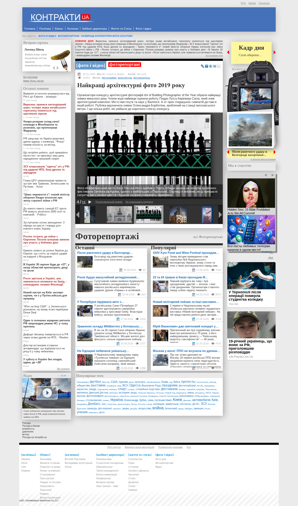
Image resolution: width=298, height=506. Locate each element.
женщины (199, 393)
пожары (81, 400)
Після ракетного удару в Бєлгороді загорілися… (249, 153)
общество (83, 385)
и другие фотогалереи (263, 159)
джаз (131, 382)
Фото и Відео (47, 36)
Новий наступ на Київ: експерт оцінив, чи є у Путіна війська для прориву (45, 295)
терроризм (102, 389)
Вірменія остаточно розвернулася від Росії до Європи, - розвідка (46, 95)
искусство (144, 408)
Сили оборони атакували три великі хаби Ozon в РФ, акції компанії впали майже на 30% (44, 414)
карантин (82, 389)
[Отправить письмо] (218, 66)
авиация (199, 408)
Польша (160, 393)
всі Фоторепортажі (208, 236)
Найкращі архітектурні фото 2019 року (107, 36)
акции (125, 408)
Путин (134, 404)
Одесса (134, 385)
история (124, 392)
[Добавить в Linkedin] (206, 66)
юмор (191, 392)
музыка (81, 396)
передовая (209, 386)
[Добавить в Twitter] (210, 66)
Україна (116, 400)
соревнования (153, 382)
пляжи (106, 400)
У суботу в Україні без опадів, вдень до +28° (42, 361)
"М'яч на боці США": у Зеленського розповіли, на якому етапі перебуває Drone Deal (45, 309)
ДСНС (195, 404)
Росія (207, 408)
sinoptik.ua (41, 437)
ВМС (104, 404)
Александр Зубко (135, 400)
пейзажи (113, 393)
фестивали (169, 389)
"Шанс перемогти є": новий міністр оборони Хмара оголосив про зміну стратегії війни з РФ (46, 197)
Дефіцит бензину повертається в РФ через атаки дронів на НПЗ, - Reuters (46, 336)
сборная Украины (146, 393)
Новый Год (170, 393)
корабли (191, 389)
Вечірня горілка (35, 42)
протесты (188, 381)
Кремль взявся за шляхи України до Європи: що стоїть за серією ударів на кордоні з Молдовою (45, 253)
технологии (202, 382)
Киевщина (153, 396)
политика (111, 404)
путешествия (163, 400)
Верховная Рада (151, 385)
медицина (181, 393)
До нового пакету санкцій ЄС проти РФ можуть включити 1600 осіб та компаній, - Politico (44, 211)
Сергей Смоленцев (168, 396)
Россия (141, 404)
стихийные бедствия (148, 389)
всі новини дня (214, 55)
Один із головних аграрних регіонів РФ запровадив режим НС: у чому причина (46, 323)
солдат (131, 389)
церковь (200, 389)
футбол (95, 381)
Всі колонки (30, 77)
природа (92, 408)
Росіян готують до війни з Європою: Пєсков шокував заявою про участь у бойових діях (154, 49)
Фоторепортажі (68, 36)
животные (172, 403)
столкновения (94, 400)
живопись (93, 412)
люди (92, 389)
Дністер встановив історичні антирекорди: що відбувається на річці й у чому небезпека (44, 348)
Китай (200, 386)
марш (181, 408)
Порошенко (211, 389)
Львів (164, 381)
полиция (158, 403)
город (149, 404)
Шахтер (106, 382)
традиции (111, 386)
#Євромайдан (202, 396)
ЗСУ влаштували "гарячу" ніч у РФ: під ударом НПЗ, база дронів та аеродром (46, 169)
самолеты (124, 396)
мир (119, 386)
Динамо (187, 400)
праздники (170, 385)
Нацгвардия (83, 382)
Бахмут (182, 389)
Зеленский (171, 408)
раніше (174, 342)
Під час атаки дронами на (186, 354)
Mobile (252, 3)
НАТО (208, 393)
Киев (177, 399)
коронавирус (186, 396)
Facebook (264, 3)
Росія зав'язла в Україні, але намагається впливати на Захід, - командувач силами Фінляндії (45, 281)
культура (140, 382)
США (114, 381)
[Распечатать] (214, 66)
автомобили (201, 400)
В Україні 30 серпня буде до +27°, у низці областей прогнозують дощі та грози (149, 51)
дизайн (133, 408)
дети (102, 412)
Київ (215, 400)
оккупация (215, 396)
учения (82, 412)
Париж (215, 393)
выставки (98, 385)
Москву (174, 357)
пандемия (82, 404)
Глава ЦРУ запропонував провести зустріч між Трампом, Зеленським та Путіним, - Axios (46, 183)
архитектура (125, 77)
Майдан (189, 408)
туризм (123, 381)
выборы (113, 389)
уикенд (212, 382)
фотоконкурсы (141, 77)
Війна (177, 382)
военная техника (139, 396)
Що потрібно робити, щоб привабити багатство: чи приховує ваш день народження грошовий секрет (45, 155)
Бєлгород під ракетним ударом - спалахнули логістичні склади (114, 258)
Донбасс (94, 403)
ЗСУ (204, 403)
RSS (243, 3)
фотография (109, 77)
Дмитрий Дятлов (98, 392)
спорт (122, 389)
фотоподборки (187, 385)
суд (170, 382)
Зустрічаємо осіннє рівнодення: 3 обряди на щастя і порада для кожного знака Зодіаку (43, 225)
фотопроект (105, 408)
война (158, 408)
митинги (82, 392)
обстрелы (185, 404)
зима (150, 400)
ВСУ (125, 385)
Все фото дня (239, 69)
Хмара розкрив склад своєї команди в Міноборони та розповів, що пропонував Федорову (136, 44)
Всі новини (63, 369)
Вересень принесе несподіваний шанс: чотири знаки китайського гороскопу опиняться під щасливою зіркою (44, 109)
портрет (117, 408)
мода (134, 392)
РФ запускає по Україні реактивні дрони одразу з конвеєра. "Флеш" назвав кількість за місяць (44, 141)
